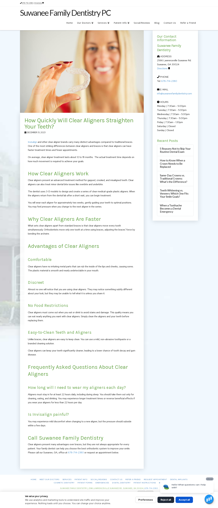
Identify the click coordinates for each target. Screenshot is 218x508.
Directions (38, 3)
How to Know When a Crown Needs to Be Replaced (172, 163)
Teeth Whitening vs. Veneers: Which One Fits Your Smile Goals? (174, 193)
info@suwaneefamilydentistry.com (174, 93)
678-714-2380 (27, 3)
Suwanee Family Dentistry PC (65, 13)
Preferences (145, 499)
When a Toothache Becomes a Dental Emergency (171, 208)
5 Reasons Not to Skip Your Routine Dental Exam (175, 150)
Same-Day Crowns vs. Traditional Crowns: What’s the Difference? (173, 178)
